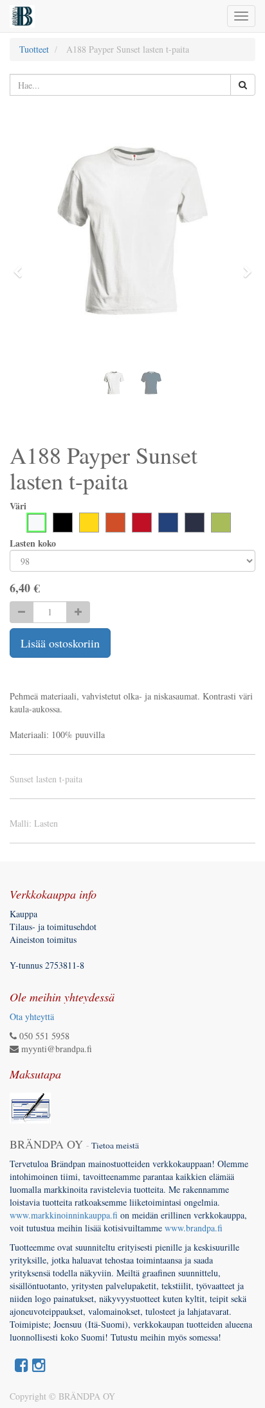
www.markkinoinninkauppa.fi (64, 1215)
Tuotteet (34, 49)
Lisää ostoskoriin (60, 643)
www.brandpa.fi (195, 1228)
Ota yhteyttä (32, 1016)
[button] (21, 266)
